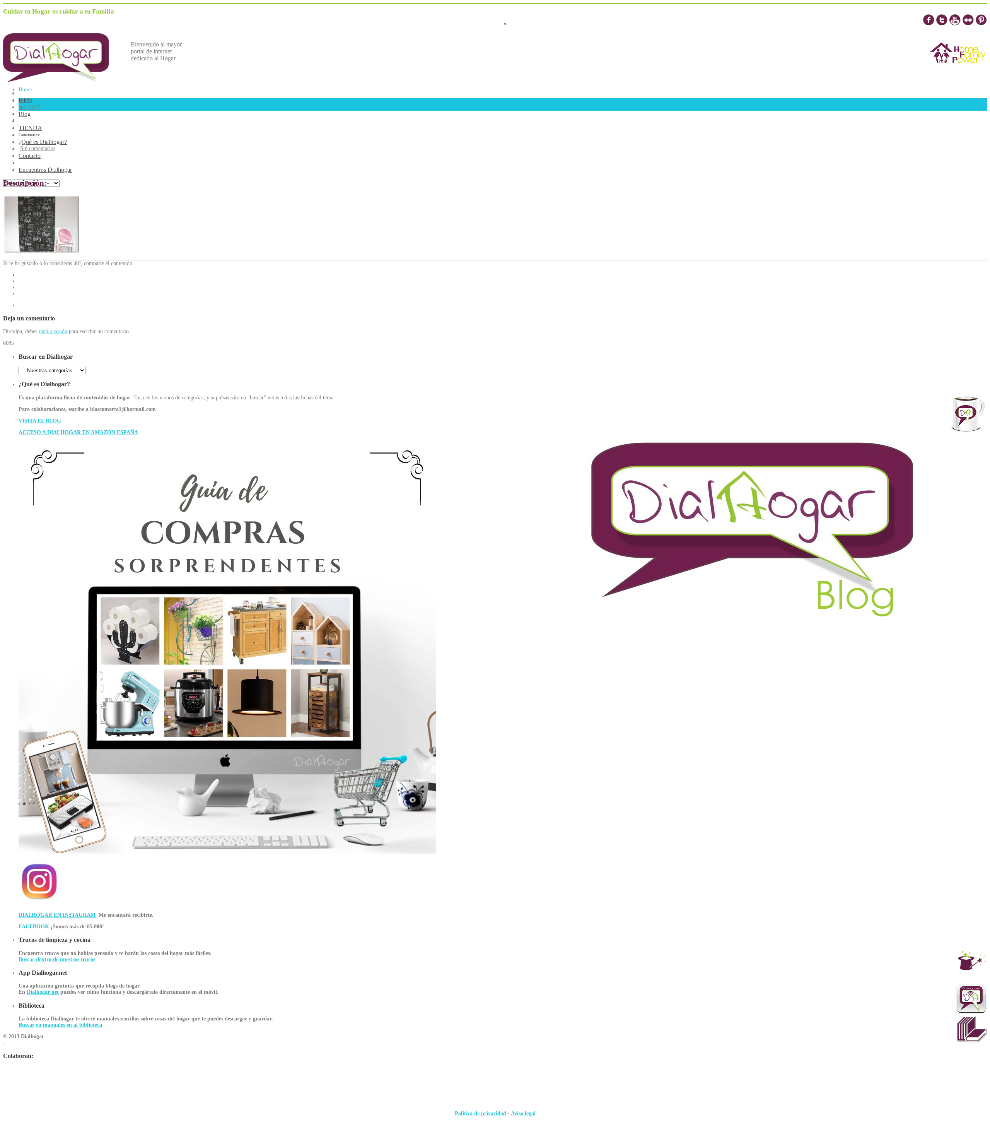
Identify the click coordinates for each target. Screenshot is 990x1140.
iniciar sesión (53, 331)
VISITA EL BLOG (40, 421)
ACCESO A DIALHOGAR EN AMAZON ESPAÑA (78, 432)
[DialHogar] (62, 80)
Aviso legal (523, 1113)
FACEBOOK (34, 926)
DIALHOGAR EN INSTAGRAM (58, 915)
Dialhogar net (43, 992)
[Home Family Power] (958, 70)
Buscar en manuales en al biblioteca (60, 1025)
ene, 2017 (29, 107)
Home (25, 89)
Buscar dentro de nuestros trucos (57, 959)
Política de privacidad (480, 1113)
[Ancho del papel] (41, 251)
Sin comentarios (37, 148)
